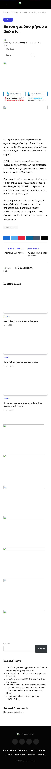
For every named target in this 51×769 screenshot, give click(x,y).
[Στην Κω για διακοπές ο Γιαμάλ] (25, 301)
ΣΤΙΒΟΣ (33, 750)
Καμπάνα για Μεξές (14, 253)
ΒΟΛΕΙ (42, 750)
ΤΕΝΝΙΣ (9, 754)
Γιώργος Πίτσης (18, 43)
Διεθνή (8, 20)
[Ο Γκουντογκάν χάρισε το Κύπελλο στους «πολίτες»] (25, 383)
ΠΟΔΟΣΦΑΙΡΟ (9, 750)
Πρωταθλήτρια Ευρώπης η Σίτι (20, 362)
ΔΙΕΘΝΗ (41, 754)
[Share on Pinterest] (23, 55)
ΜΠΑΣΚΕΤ (23, 750)
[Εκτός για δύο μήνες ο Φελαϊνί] (25, 75)
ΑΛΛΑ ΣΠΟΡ (20, 754)
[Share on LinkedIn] (28, 55)
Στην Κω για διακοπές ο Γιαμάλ (20, 321)
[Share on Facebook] (15, 55)
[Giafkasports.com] (25, 4)
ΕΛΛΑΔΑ (31, 754)
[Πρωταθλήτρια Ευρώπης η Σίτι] (25, 342)
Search (6, 643)
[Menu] (4, 5)
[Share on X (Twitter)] (19, 55)
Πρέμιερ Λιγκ (10, 227)
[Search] (47, 5)
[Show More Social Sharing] (33, 55)
